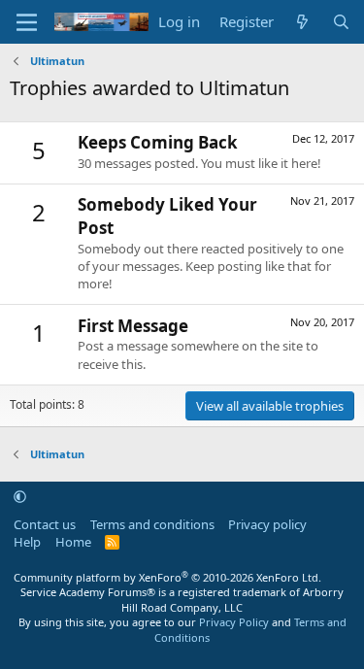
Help (27, 542)
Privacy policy (267, 524)
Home (73, 542)
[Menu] (27, 22)
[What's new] (302, 22)
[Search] (341, 22)
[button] (20, 496)
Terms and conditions (152, 524)
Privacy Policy (234, 622)
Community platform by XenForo (167, 577)
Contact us (45, 524)
